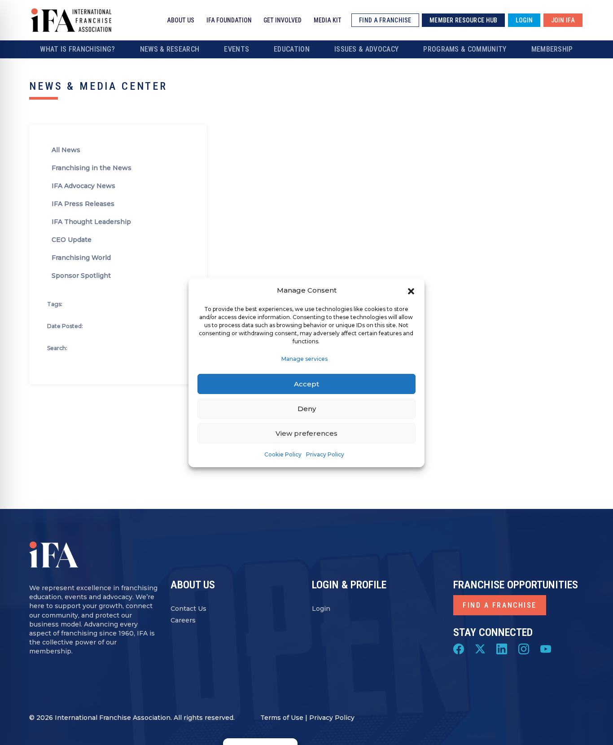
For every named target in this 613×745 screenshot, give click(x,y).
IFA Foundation (229, 20)
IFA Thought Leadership (91, 222)
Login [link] (524, 20)
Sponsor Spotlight (81, 276)
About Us (180, 20)
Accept (306, 384)
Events (236, 49)
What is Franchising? (77, 49)
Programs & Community (464, 49)
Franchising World (81, 258)
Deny (307, 408)
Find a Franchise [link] (385, 20)
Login (321, 609)
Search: (57, 348)
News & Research (170, 49)
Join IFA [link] (563, 20)
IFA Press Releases (83, 204)
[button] (411, 290)
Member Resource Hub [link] (463, 20)
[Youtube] (545, 648)
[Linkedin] (501, 648)
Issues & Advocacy (366, 49)
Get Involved (282, 20)
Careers (183, 620)
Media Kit (328, 20)
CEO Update (72, 240)
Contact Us (188, 609)
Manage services (304, 358)
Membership (552, 49)
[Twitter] (480, 648)
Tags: (54, 304)
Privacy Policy (325, 454)
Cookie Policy (283, 454)
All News (66, 150)
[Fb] (458, 648)
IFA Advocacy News (83, 186)
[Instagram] (523, 648)
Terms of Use (281, 718)
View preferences (306, 433)
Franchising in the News (91, 168)
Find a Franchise (500, 605)
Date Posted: (65, 326)
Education (292, 49)
